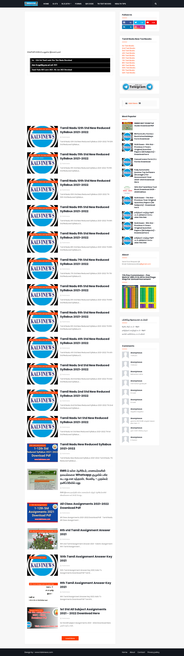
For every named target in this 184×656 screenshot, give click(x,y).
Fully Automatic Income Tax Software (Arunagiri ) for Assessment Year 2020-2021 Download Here (144, 176)
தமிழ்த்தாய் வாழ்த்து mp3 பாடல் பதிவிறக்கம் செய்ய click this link (144, 215)
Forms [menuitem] (78, 3)
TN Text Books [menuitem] (104, 3)
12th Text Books (128, 72)
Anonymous (136, 353)
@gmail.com (145, 264)
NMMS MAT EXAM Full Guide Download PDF (144, 124)
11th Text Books (128, 70)
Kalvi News (133, 103)
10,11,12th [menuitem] (65, 3)
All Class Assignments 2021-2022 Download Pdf (84, 506)
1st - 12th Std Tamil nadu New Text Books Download (52, 60)
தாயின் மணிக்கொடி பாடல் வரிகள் (133, 334)
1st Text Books (128, 45)
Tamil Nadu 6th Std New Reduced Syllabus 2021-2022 (84, 288)
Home (124, 652)
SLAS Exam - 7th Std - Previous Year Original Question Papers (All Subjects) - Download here (145, 203)
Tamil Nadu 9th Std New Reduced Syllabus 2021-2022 (84, 209)
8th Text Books (128, 63)
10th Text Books (128, 67)
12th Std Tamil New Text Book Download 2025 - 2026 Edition (145, 189)
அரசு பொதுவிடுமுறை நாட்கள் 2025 (44, 65)
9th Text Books (128, 65)
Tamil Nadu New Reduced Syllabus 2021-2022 (85, 446)
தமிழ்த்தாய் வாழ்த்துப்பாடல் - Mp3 (133, 330)
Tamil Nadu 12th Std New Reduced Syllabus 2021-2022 (85, 130)
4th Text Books (128, 53)
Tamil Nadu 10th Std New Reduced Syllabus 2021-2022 (85, 183)
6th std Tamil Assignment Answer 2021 (85, 532)
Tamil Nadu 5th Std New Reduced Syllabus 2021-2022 (84, 315)
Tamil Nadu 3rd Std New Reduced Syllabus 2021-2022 (84, 367)
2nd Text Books (128, 48)
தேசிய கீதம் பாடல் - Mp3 (130, 327)
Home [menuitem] (46, 3)
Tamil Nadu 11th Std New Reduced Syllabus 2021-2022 (84, 156)
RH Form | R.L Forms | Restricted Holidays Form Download (143, 136)
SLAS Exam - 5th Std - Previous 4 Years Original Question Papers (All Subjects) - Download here (145, 149)
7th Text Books (128, 60)
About (132, 652)
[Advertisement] (70, 31)
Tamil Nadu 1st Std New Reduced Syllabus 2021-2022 (84, 420)
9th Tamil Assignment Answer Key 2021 (85, 585)
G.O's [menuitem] (55, 3)
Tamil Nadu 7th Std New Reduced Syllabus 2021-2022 (84, 262)
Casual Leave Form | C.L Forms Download (145, 160)
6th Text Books (128, 58)
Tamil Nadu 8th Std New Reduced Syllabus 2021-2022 (84, 235)
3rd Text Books (128, 50)
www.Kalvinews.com (44, 652)
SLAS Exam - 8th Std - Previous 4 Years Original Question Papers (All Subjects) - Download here (145, 228)
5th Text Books (128, 55)
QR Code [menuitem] (89, 3)
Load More (70, 638)
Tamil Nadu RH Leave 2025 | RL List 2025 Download (52, 70)
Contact (141, 652)
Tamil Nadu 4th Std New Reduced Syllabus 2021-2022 (84, 341)
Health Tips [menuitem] (120, 3)
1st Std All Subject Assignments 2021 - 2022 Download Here (83, 611)
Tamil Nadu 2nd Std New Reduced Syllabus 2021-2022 (85, 394)
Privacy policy (153, 652)
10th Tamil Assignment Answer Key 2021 (86, 559)
